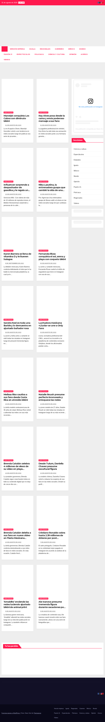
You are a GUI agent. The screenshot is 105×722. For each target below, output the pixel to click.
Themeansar (37, 713)
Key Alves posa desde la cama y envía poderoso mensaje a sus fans (52, 118)
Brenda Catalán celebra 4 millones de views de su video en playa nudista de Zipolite (17, 467)
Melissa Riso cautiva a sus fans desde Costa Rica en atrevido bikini (16, 397)
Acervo (84, 54)
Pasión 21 (8, 54)
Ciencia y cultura (56, 54)
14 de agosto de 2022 (48, 404)
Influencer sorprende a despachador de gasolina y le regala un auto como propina (16, 188)
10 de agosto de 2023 (48, 194)
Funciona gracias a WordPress (11, 713)
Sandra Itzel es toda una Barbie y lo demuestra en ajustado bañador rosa (17, 326)
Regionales (45, 49)
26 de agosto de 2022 (13, 332)
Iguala (32, 49)
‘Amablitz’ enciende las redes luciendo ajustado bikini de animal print (17, 604)
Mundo (82, 49)
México (71, 49)
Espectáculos (23, 54)
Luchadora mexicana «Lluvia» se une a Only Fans (51, 326)
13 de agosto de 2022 (13, 473)
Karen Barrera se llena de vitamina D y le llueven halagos (17, 256)
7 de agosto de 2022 (47, 542)
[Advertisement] (52, 31)
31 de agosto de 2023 (13, 125)
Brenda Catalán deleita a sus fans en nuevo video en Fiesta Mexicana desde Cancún (17, 536)
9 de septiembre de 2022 (14, 263)
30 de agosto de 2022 (48, 263)
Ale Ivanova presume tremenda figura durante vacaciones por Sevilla (52, 605)
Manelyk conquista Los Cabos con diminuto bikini (16, 118)
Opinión (72, 54)
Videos (7, 60)
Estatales (77, 160)
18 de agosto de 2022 (13, 404)
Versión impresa (17, 49)
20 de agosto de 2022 (48, 332)
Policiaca (39, 54)
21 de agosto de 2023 (48, 125)
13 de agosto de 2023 (13, 194)
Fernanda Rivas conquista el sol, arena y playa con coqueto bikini (52, 256)
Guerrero (59, 49)
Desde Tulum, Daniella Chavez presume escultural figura (51, 466)
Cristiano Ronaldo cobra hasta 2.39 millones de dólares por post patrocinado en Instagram (52, 538)
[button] (102, 54)
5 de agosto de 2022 (13, 611)
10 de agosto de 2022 (48, 473)
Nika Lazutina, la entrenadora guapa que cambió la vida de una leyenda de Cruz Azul (52, 188)
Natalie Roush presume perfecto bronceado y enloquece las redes (51, 397)
